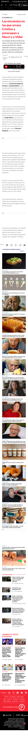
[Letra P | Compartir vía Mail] (24, 245)
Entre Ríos (16, 699)
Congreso (22, 701)
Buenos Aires (20, 696)
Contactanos (3, 692)
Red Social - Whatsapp (26, 692)
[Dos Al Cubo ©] (7, 715)
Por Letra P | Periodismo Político (5, 57)
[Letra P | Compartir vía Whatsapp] (7, 245)
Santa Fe (9, 699)
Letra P (5, 14)
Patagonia (15, 701)
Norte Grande (7, 701)
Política (6, 696)
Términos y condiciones (13, 726)
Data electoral (12, 9)
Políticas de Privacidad (22, 727)
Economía (13, 696)
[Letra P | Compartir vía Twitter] (11, 245)
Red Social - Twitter (9, 692)
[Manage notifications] (24, 723)
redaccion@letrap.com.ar (19, 725)
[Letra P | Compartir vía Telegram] (20, 245)
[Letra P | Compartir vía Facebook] (16, 245)
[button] (14, 145)
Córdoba (22, 699)
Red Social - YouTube (22, 692)
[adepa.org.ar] (18, 715)
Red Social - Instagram (17, 692)
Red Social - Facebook (13, 692)
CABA (4, 699)
